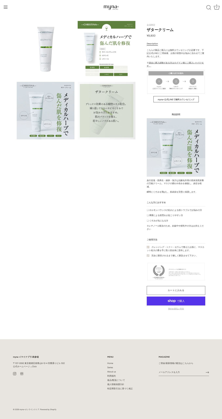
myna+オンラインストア (29, 409)
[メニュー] (5, 7)
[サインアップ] (207, 372)
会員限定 (151, 25)
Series (110, 367)
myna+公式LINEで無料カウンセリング (176, 99)
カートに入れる (176, 290)
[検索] (208, 7)
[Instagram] (14, 373)
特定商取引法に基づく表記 (120, 388)
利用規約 (111, 376)
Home (110, 363)
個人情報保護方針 (115, 384)
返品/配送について (116, 380)
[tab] (154, 43)
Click (34, 366)
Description (152, 43)
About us (111, 371)
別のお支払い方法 (176, 309)
